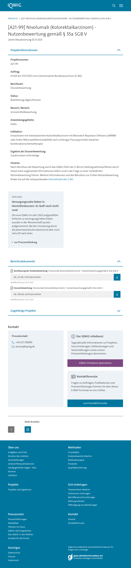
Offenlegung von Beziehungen (82, 504)
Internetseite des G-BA (60, 179)
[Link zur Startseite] (14, 6)
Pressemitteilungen (17, 519)
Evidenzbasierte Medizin (80, 456)
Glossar (11, 556)
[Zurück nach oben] (120, 442)
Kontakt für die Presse (18, 538)
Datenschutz (14, 552)
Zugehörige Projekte (23, 311)
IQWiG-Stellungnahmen (19, 530)
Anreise (71, 519)
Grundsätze (73, 452)
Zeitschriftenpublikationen (21, 463)
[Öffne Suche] (114, 5)
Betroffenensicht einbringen (81, 497)
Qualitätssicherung (77, 467)
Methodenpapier (76, 459)
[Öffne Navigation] (121, 5)
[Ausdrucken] (28, 429)
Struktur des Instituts (18, 456)
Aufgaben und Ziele (17, 452)
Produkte (72, 463)
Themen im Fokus (16, 526)
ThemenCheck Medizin (79, 489)
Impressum (13, 560)
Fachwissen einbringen (79, 493)
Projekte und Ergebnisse (19, 489)
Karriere (12, 471)
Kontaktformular (76, 523)
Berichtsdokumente (23, 261)
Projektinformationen (24, 50)
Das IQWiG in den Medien (20, 534)
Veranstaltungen (16, 459)
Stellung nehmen (76, 501)
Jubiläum (12, 475)
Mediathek (13, 523)
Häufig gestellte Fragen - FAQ (22, 467)
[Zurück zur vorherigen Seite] (11, 429)
